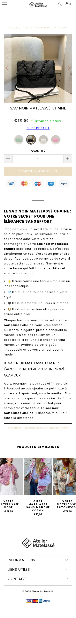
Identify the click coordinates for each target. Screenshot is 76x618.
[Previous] (7, 68)
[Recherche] (61, 4)
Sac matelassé (32, 428)
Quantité (38, 151)
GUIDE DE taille (38, 128)
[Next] (68, 68)
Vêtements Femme (56, 428)
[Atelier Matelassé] (38, 6)
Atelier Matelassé (43, 591)
